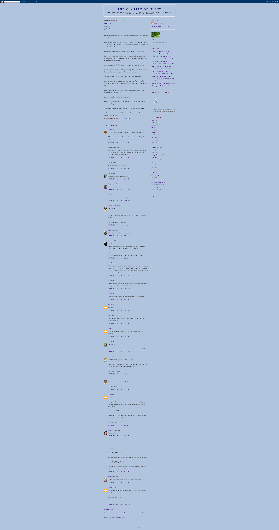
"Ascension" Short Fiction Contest (161, 61)
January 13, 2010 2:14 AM (118, 225)
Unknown (111, 487)
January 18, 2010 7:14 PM (118, 482)
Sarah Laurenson (113, 379)
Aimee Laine (112, 430)
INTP (153, 167)
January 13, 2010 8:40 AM (118, 276)
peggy (110, 280)
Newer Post (107, 513)
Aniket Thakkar (113, 205)
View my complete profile (160, 26)
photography (155, 175)
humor (153, 152)
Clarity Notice (155, 187)
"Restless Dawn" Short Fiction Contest (162, 69)
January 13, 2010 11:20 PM (119, 310)
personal (154, 132)
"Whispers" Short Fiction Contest (161, 66)
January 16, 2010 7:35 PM (118, 389)
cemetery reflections (157, 182)
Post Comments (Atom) (118, 517)
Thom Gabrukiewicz (111, 29)
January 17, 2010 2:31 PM (118, 436)
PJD (109, 328)
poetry (153, 120)
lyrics (153, 130)
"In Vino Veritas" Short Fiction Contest (162, 59)
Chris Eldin (111, 477)
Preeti (110, 394)
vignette (153, 125)
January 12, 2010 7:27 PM (118, 168)
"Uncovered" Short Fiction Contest (161, 54)
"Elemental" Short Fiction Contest (161, 51)
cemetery (154, 140)
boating (153, 157)
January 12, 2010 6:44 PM (118, 142)
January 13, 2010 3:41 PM (118, 299)
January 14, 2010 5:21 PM (118, 336)
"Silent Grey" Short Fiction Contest (161, 76)
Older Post (145, 513)
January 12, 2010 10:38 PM (119, 190)
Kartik (110, 341)
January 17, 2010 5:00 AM (118, 425)
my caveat (111, 448)
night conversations (157, 180)
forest (153, 142)
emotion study (155, 190)
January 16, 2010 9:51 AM (118, 374)
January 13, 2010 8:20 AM (118, 258)
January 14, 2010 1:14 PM (118, 323)
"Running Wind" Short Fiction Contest (162, 64)
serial (153, 127)
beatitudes (154, 170)
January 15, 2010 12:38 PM (119, 352)
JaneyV (110, 357)
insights (153, 135)
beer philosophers (156, 155)
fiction (153, 122)
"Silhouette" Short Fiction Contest (161, 56)
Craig (110, 304)
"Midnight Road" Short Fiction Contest (163, 83)
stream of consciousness (158, 185)
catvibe (110, 263)
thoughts (154, 137)
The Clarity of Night (140, 9)
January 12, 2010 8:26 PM (118, 179)
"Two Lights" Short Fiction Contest (161, 86)
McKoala (111, 230)
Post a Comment (108, 509)
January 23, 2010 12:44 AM (119, 505)
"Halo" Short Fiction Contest (159, 71)
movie (153, 162)
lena (109, 294)
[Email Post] (129, 118)
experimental (155, 160)
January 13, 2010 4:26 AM (118, 236)
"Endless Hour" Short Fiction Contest (162, 74)
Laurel (110, 129)
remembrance (155, 147)
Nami (153, 177)
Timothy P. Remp (113, 241)
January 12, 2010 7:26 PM (118, 157)
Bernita (110, 173)
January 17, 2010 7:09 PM (118, 472)
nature (153, 145)
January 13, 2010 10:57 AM (119, 289)
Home (126, 513)
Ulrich (153, 172)
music (153, 165)
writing (153, 150)
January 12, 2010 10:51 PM (119, 201)
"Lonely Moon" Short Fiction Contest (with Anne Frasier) (162, 80)
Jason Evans (158, 23)
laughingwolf (112, 184)
